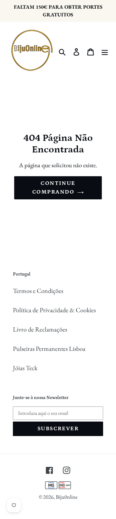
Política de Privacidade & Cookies (54, 310)
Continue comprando (53, 187)
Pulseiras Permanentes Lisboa (49, 348)
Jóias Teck (25, 368)
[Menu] (105, 51)
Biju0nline (67, 496)
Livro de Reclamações (40, 329)
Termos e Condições (38, 291)
